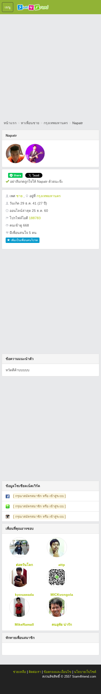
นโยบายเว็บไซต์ (85, 672)
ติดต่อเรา (35, 672)
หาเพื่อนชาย (30, 123)
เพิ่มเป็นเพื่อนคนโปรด (24, 240)
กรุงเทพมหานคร (56, 123)
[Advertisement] (50, 66)
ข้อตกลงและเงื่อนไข (57, 672)
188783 (35, 218)
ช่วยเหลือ (19, 672)
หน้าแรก (10, 123)
